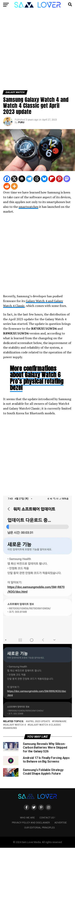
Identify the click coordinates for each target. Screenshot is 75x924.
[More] (14, 186)
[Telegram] (29, 178)
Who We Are (27, 817)
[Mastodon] (66, 178)
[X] (14, 178)
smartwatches (28, 207)
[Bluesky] (44, 178)
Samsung (11, 728)
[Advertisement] (37, 51)
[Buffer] (21, 178)
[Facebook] (6, 178)
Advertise (60, 822)
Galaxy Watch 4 (15, 725)
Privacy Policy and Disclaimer (31, 822)
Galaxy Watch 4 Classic (45, 725)
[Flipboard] (51, 178)
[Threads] (36, 178)
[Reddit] (6, 186)
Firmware (59, 721)
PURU (21, 122)
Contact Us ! (47, 817)
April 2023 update (38, 721)
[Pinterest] (59, 178)
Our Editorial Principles (39, 827)
